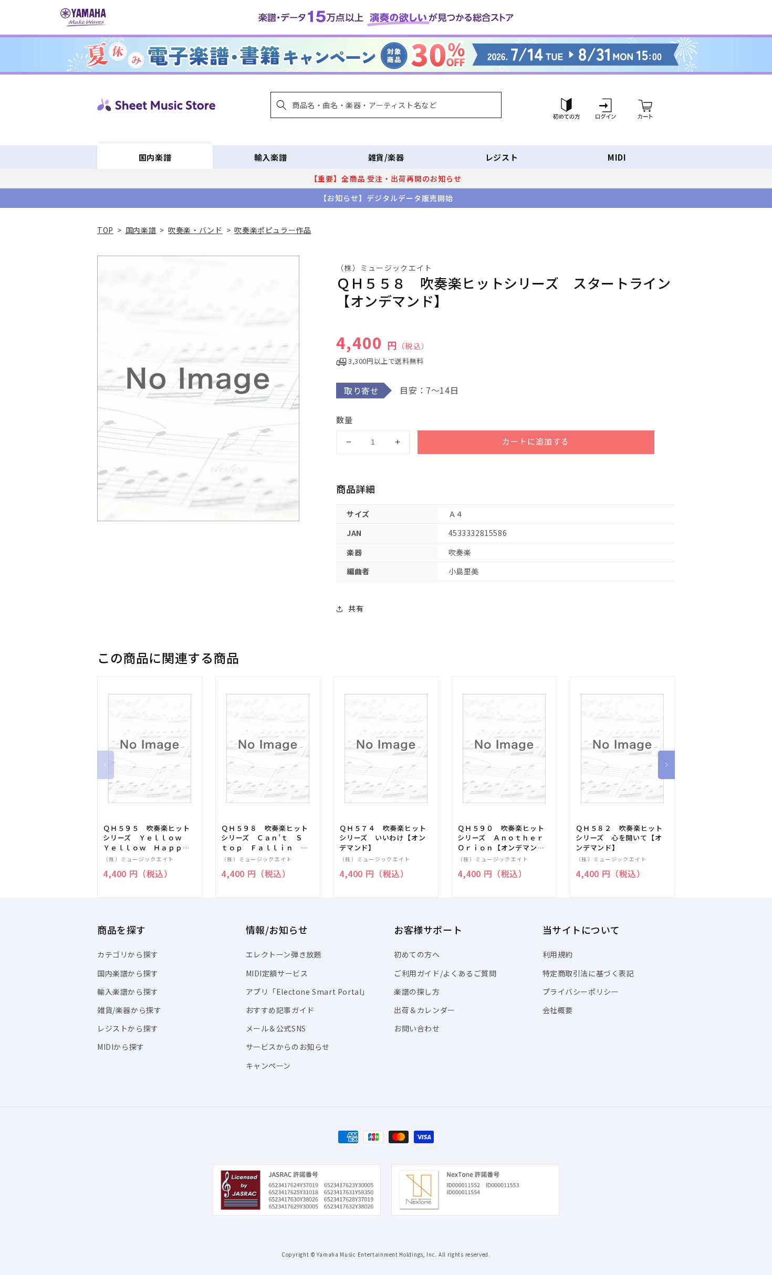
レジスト (501, 157)
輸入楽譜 (270, 157)
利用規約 (558, 954)
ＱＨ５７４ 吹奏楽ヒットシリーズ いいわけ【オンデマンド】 (382, 838)
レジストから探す (128, 1028)
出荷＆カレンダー (424, 1010)
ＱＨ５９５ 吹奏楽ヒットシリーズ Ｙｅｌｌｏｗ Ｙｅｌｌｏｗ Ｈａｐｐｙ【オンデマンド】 (146, 838)
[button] (386, 105)
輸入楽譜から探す (128, 991)
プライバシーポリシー (581, 991)
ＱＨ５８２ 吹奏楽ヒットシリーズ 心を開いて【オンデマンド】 (619, 838)
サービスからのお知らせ (288, 1046)
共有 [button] (355, 608)
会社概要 (558, 1010)
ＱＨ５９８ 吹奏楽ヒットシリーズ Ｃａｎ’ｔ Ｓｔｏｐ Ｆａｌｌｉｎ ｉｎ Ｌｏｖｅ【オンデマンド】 (264, 838)
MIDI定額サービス (277, 973)
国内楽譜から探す (128, 973)
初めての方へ (417, 954)
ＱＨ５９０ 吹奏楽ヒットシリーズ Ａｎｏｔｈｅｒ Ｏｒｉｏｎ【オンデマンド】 (504, 838)
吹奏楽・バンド (195, 230)
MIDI (617, 157)
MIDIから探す (120, 1046)
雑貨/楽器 (386, 157)
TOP (105, 230)
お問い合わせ (417, 1028)
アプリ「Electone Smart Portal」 (308, 991)
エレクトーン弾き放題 (284, 954)
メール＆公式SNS (276, 1028)
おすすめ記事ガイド (280, 1010)
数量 (344, 419)
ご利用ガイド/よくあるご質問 (445, 973)
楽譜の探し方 (417, 991)
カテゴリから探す (128, 954)
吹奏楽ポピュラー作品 (272, 230)
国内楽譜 (155, 157)
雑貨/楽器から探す (129, 1010)
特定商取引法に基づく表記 (588, 973)
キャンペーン (268, 1065)
